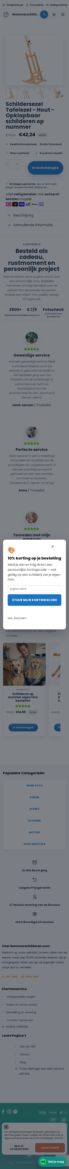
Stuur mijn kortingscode (34, 600)
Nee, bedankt (17, 618)
